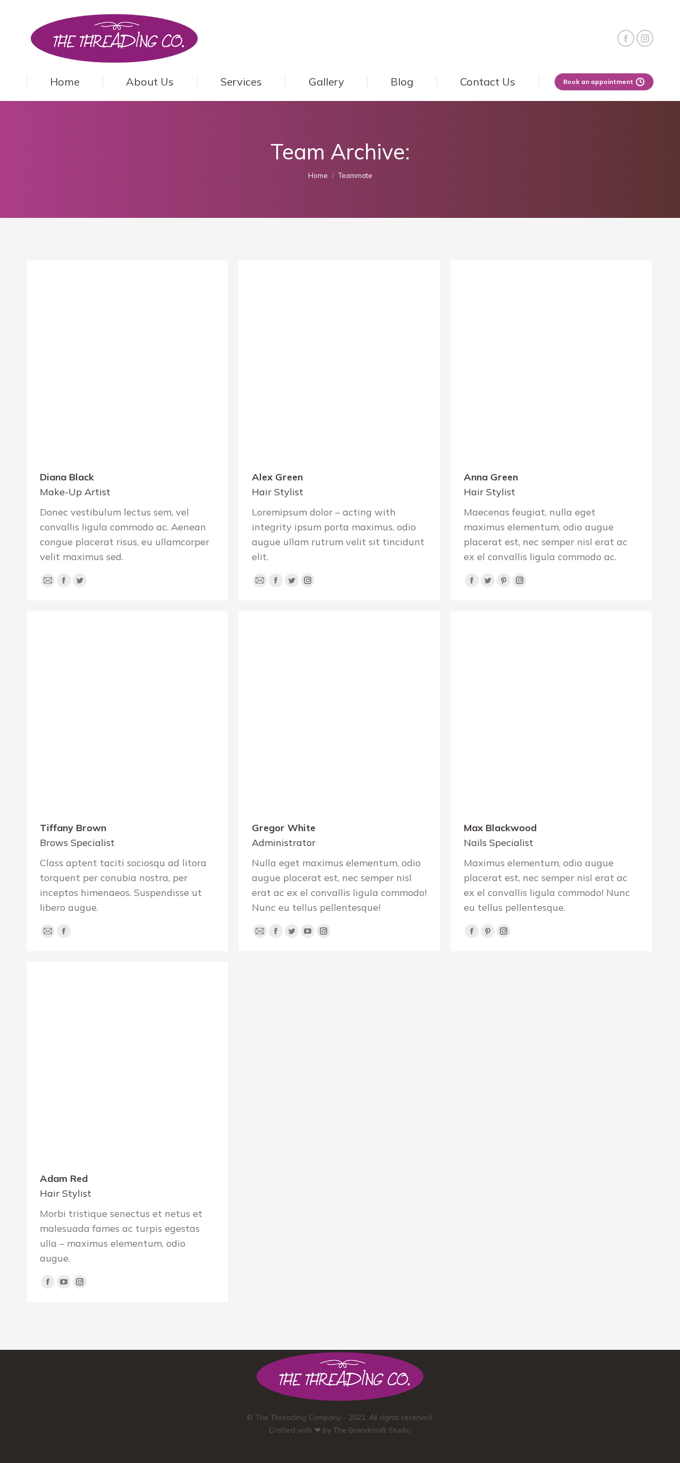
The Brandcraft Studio (372, 1430)
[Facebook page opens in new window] (625, 38)
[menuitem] (65, 81)
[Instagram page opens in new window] (644, 38)
